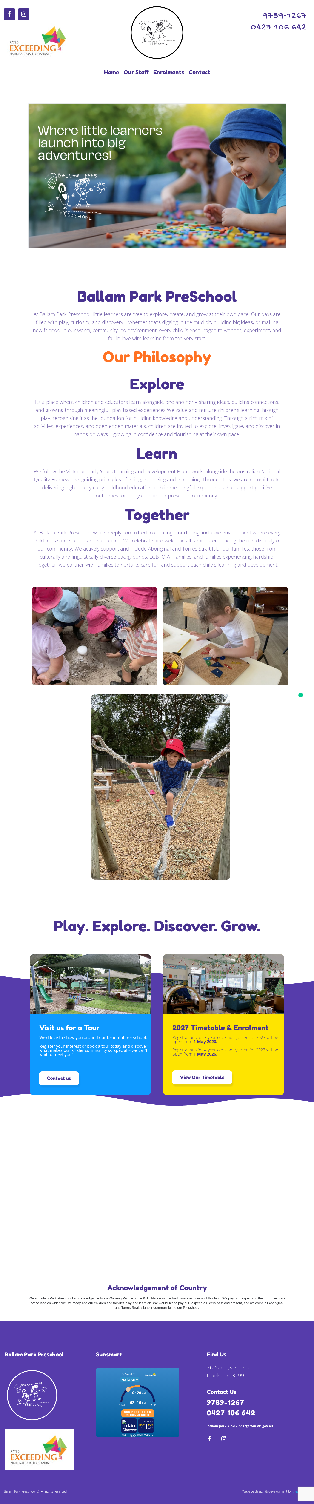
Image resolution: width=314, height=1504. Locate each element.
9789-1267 (225, 1402)
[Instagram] (23, 14)
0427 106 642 (231, 1413)
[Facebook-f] (9, 14)
